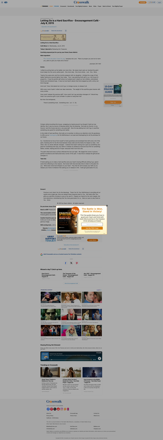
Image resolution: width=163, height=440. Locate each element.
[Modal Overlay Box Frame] (81, 220)
